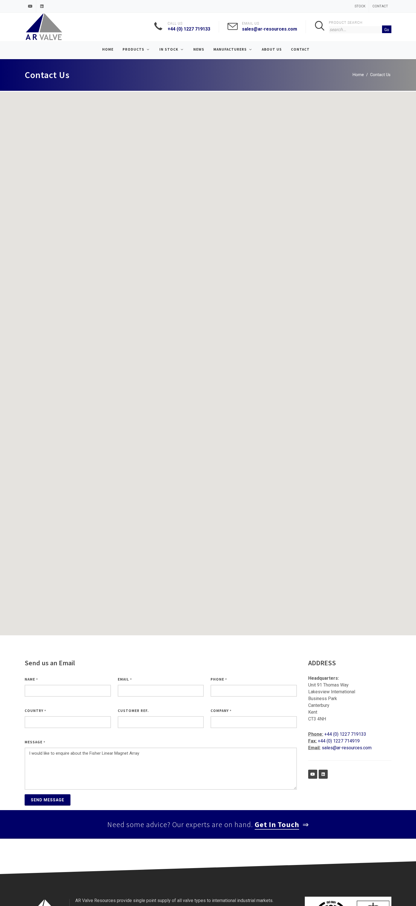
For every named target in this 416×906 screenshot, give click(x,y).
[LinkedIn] (42, 6)
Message (35, 742)
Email (125, 679)
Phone (219, 679)
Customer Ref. (133, 710)
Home (358, 74)
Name (31, 679)
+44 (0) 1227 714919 (339, 741)
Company (221, 710)
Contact (380, 6)
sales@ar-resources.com (269, 29)
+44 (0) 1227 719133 (189, 29)
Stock (360, 6)
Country (35, 710)
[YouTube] (30, 6)
